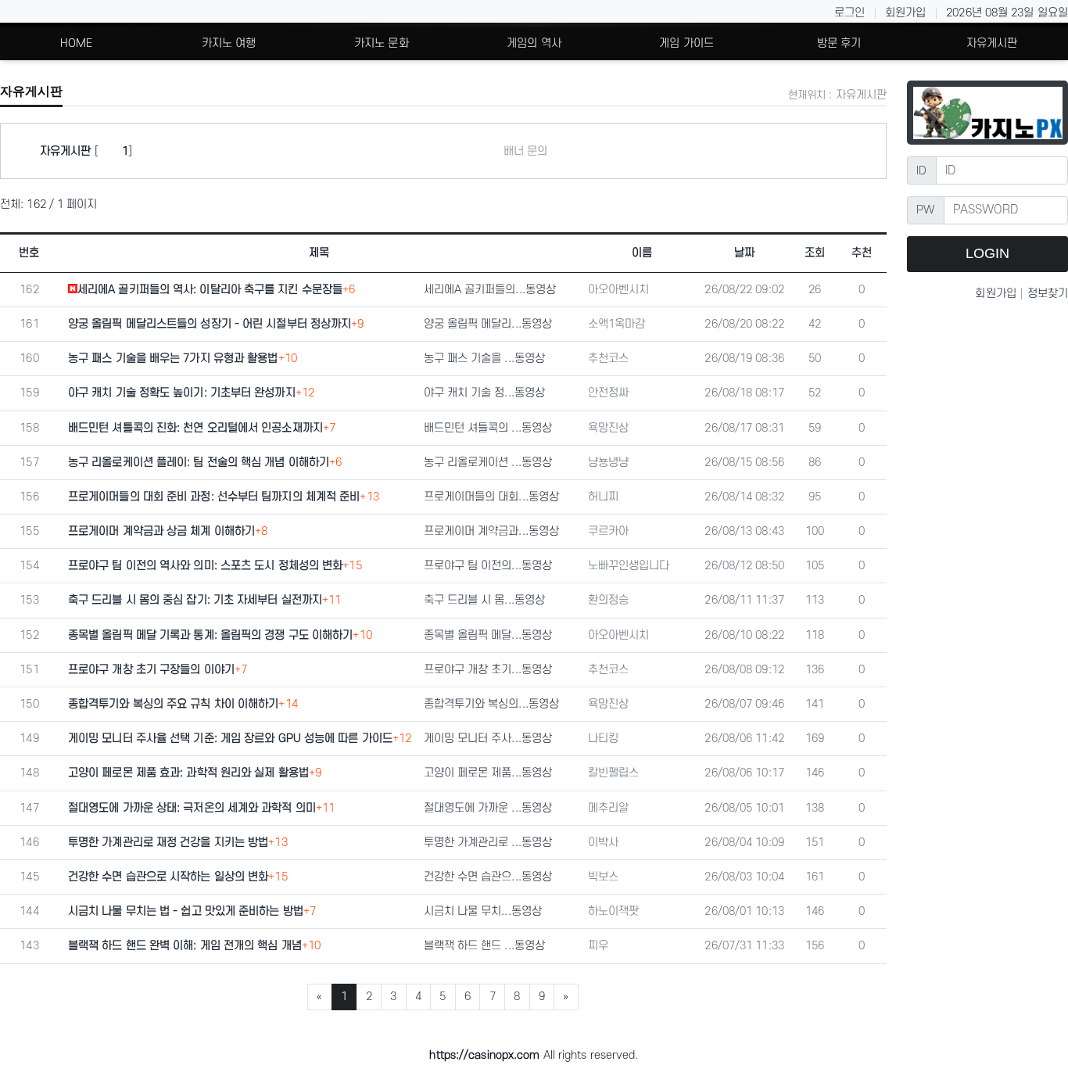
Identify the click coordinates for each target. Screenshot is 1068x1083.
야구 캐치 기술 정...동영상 (485, 393)
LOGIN (987, 253)
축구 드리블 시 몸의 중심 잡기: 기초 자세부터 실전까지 (195, 600)
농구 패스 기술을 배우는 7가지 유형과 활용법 (173, 358)
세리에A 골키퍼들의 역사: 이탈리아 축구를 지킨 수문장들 (209, 289)
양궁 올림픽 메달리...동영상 (488, 324)
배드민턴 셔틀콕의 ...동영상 (488, 428)
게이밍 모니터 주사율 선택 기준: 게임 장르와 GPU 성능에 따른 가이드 (230, 738)
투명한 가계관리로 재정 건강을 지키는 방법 (168, 842)
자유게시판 (992, 43)
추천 (861, 253)
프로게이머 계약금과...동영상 (492, 531)
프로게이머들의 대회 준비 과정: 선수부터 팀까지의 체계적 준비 (214, 497)
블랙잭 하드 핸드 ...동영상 (485, 945)
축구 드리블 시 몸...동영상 (485, 600)
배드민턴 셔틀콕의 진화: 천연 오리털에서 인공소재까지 (195, 428)
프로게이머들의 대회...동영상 (492, 497)
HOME (76, 43)
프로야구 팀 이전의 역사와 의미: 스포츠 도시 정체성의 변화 (205, 565)
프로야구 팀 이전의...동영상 (488, 565)
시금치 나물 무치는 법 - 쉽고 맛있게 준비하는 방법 (185, 911)
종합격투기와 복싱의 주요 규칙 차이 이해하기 (173, 704)
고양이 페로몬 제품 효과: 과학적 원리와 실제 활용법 (188, 773)
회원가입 (905, 13)
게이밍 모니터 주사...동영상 (488, 738)
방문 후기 (839, 43)
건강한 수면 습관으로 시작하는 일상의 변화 (168, 877)
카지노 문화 (381, 43)
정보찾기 (1047, 293)
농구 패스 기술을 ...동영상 (485, 358)
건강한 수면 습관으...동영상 (488, 877)
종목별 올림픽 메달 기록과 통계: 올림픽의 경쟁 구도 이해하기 (210, 635)
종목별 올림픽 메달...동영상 (488, 635)
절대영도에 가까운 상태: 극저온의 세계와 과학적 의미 (192, 808)
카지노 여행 (229, 43)
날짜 (744, 253)
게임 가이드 (686, 43)
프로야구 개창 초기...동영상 (488, 669)
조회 (815, 253)
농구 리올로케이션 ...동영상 (488, 462)
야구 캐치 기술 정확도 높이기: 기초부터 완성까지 (182, 393)
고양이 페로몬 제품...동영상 (488, 773)
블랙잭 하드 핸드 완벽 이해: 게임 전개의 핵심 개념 (185, 945)
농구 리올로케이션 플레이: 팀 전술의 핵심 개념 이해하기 (198, 462)
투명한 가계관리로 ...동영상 (488, 842)
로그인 (849, 13)
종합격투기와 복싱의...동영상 (492, 704)
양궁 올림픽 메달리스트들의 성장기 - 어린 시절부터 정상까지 (209, 324)
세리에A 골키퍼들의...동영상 (490, 289)
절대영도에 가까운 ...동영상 (488, 808)
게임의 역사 (534, 43)
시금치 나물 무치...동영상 (483, 911)
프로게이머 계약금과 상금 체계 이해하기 (161, 531)
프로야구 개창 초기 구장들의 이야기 (151, 669)
